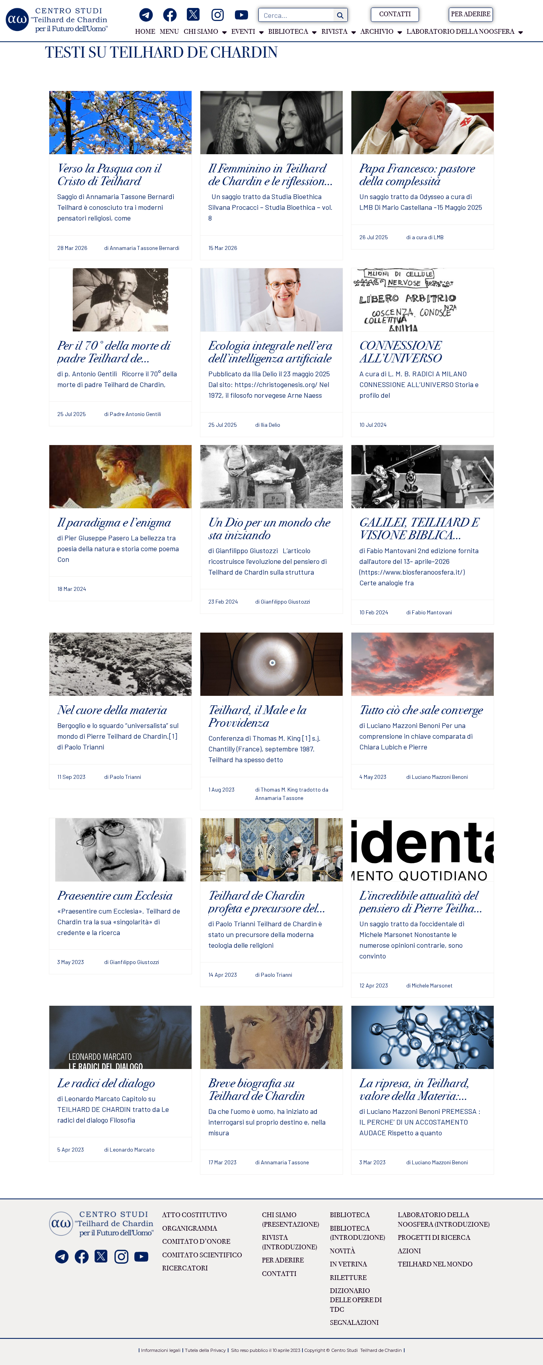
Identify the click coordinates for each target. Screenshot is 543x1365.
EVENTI (243, 32)
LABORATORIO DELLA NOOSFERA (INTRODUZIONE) (444, 1220)
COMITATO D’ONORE (196, 1242)
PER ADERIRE (283, 1260)
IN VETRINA (348, 1264)
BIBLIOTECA (288, 32)
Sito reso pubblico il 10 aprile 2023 (265, 1350)
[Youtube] (241, 15)
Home (145, 32)
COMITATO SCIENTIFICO (202, 1255)
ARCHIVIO (377, 32)
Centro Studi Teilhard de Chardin (366, 1350)
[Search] (340, 14)
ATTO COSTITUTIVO (194, 1215)
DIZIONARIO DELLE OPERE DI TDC (356, 1300)
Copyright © (317, 1350)
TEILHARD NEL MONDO (435, 1264)
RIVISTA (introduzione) (289, 1242)
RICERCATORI (185, 1268)
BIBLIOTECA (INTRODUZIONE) (357, 1233)
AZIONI (409, 1251)
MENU (169, 32)
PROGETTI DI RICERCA (434, 1238)
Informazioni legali (160, 1350)
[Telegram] (146, 15)
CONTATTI (279, 1274)
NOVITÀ (342, 1251)
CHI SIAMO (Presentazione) (290, 1220)
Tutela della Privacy (205, 1350)
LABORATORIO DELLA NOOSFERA (460, 32)
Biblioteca (350, 1215)
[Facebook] (170, 15)
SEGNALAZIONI (354, 1323)
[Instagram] (218, 15)
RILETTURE (348, 1278)
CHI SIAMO (201, 32)
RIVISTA (334, 32)
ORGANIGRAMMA (189, 1229)
